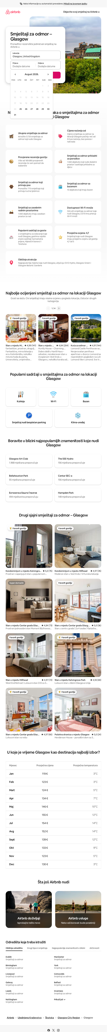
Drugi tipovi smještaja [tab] (37, 948)
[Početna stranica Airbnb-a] (13, 11)
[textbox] (23, 66)
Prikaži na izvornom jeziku (75, 3)
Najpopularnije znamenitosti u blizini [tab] (68, 948)
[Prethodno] (48, 308)
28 (37, 109)
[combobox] (35, 56)
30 (48, 109)
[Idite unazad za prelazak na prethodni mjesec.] (15, 74)
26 (26, 109)
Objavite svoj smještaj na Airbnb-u (81, 11)
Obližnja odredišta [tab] (14, 948)
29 (43, 109)
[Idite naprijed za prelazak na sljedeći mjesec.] (48, 74)
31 (15, 115)
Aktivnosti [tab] (94, 948)
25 (20, 109)
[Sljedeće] (58, 308)
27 (32, 109)
